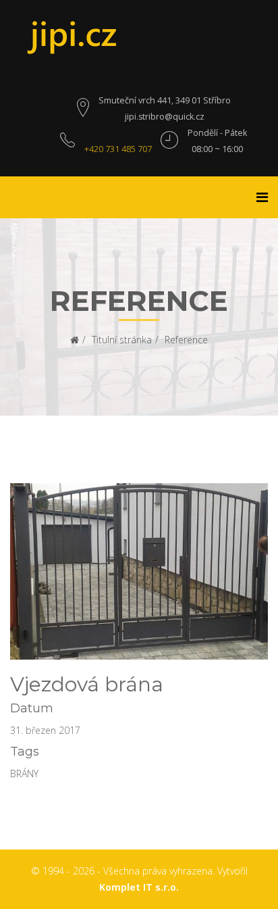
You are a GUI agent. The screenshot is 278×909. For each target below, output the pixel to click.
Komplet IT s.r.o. (139, 887)
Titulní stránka (122, 339)
